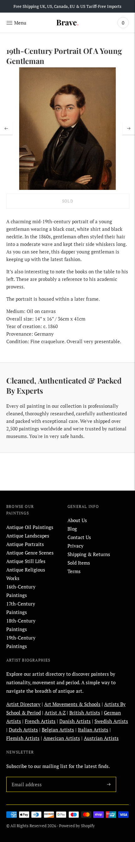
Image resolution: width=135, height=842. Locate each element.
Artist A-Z (55, 712)
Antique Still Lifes (26, 561)
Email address (25, 777)
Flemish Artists (23, 738)
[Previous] (6, 128)
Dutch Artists (23, 729)
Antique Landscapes (27, 535)
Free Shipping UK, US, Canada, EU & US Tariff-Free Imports (68, 6)
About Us (77, 520)
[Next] (128, 128)
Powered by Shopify (77, 825)
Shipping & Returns (89, 554)
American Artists (61, 738)
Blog (72, 529)
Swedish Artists (111, 721)
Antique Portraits (25, 544)
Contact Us (79, 537)
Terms (74, 571)
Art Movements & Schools (72, 704)
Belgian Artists (58, 729)
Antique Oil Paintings (29, 527)
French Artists (40, 721)
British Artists (84, 712)
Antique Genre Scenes (30, 552)
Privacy (76, 546)
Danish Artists (75, 721)
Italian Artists (93, 729)
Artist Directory (23, 704)
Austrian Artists (101, 738)
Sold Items (79, 563)
